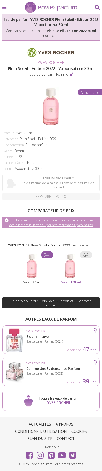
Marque (9, 133)
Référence (11, 139)
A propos (64, 424)
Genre (8, 151)
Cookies (79, 431)
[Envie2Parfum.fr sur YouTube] (62, 454)
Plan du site (39, 438)
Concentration (14, 145)
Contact (66, 438)
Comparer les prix (51, 196)
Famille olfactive (14, 162)
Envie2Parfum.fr (51, 8)
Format (8, 168)
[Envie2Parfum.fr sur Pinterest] (51, 454)
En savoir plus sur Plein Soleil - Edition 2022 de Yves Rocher (51, 302)
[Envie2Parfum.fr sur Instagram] (40, 454)
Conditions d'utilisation (41, 431)
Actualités (40, 424)
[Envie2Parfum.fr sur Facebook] (29, 454)
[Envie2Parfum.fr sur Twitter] (73, 454)
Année (8, 157)
